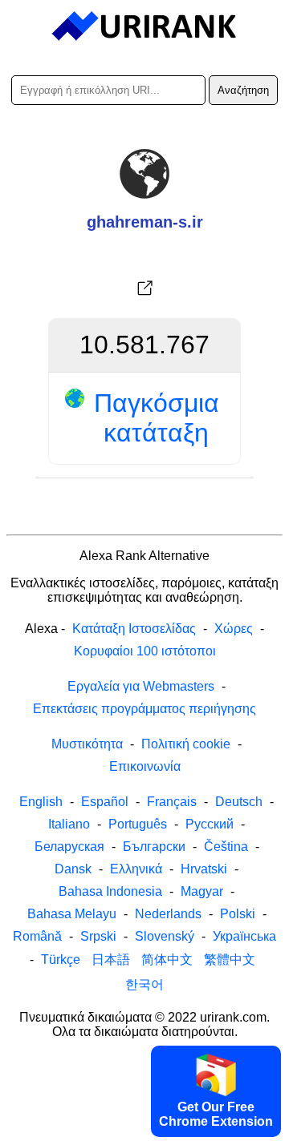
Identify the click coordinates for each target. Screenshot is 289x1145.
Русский (209, 824)
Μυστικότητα (87, 744)
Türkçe (60, 959)
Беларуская (69, 846)
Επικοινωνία (145, 766)
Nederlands (168, 914)
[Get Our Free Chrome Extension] (144, 1131)
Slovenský (164, 936)
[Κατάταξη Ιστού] (144, 26)
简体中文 (167, 959)
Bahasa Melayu (71, 914)
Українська (244, 936)
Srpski (98, 936)
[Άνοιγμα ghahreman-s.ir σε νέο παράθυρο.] (144, 288)
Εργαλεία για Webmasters (140, 686)
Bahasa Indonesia (110, 891)
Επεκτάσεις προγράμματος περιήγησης (144, 709)
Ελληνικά (136, 869)
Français (172, 801)
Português (137, 824)
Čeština (226, 846)
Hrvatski (204, 869)
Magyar (202, 891)
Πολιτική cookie (185, 744)
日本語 (111, 959)
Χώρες (233, 628)
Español (104, 801)
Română (37, 936)
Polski (237, 914)
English (41, 801)
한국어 (144, 984)
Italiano (69, 824)
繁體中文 (229, 959)
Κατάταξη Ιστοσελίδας (134, 628)
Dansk (73, 869)
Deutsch (239, 801)
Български (154, 846)
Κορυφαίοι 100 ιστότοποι (145, 651)
